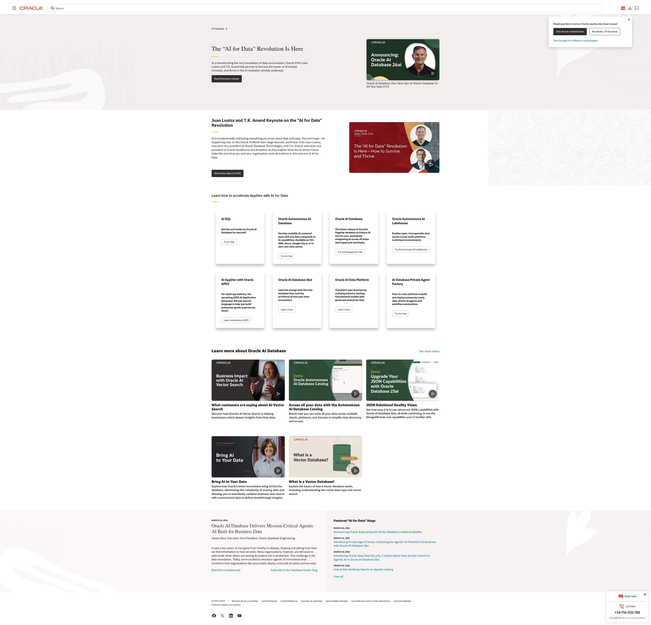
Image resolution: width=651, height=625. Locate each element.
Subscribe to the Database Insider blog (294, 570)
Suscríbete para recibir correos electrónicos (370, 601)
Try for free (286, 256)
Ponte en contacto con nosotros (226, 604)
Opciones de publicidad (311, 601)
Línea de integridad (402, 601)
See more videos (429, 351)
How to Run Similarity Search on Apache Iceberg (363, 569)
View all (338, 576)
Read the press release (226, 78)
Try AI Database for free (350, 252)
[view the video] (403, 59)
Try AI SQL (229, 242)
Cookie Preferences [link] (289, 601)
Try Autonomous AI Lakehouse (411, 249)
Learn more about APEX (236, 320)
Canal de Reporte (269, 601)
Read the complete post (226, 570)
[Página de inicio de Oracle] (31, 8)
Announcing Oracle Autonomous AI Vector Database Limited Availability (378, 532)
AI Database (218, 28)
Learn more (287, 309)
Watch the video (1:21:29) (227, 173)
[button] (14, 8)
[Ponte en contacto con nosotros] (637, 8)
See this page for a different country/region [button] (575, 40)
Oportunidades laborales (337, 601)
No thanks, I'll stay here (604, 31)
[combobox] (325, 8)
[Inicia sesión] (630, 8)
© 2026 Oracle (218, 600)
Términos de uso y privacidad (245, 601)
